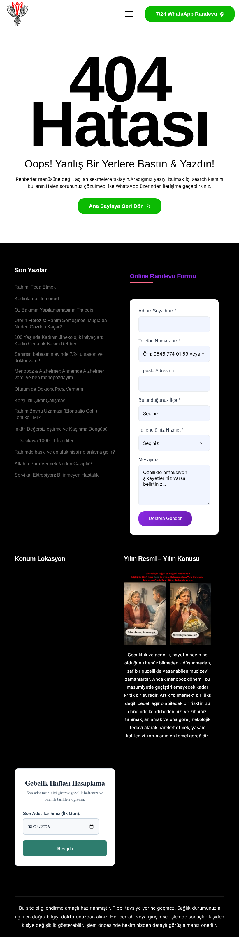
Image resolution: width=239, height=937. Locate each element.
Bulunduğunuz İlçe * (159, 400)
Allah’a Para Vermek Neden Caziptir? (53, 463)
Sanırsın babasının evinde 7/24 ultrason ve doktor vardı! (59, 357)
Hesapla (65, 848)
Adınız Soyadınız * (157, 310)
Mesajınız (148, 459)
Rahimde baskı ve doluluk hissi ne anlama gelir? (65, 452)
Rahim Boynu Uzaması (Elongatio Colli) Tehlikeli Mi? (56, 414)
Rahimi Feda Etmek (35, 286)
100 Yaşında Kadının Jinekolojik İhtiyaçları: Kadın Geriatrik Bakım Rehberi (59, 340)
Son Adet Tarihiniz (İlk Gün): (51, 813)
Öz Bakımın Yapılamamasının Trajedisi (54, 309)
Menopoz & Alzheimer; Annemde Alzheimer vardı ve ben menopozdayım (59, 374)
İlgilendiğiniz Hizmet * (160, 429)
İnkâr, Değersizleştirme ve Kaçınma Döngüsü (61, 429)
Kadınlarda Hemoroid (37, 298)
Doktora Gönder (165, 518)
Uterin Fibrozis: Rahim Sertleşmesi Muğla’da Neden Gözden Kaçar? (61, 323)
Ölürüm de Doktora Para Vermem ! (50, 389)
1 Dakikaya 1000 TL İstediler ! (45, 440)
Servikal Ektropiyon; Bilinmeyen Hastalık (57, 475)
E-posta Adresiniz (156, 370)
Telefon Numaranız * (159, 340)
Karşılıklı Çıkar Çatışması (40, 400)
